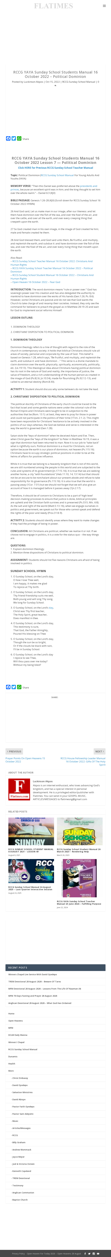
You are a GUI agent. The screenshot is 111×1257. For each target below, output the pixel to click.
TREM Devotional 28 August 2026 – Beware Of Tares (34, 981)
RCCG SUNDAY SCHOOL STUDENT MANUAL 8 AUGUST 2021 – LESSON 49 (31, 850)
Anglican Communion (23, 1192)
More (11, 1070)
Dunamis (12, 1056)
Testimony (17, 1185)
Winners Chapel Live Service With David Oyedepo (32, 974)
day (51, 607)
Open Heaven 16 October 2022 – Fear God (36, 282)
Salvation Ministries (22, 1092)
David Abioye (18, 1099)
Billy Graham (18, 1142)
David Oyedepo (20, 1085)
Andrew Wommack (21, 1149)
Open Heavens (15, 1020)
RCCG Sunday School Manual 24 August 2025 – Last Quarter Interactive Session (30, 888)
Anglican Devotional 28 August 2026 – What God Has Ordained (39, 1003)
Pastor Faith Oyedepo (23, 1106)
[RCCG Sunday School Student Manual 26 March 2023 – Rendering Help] (80, 831)
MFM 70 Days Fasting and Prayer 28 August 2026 (32, 995)
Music (15, 1121)
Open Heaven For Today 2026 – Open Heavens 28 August (54, 1253)
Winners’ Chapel (16, 1042)
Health (11, 1063)
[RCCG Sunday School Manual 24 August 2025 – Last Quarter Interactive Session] (31, 871)
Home (11, 1013)
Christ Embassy (20, 1078)
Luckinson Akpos (33, 81)
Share (26, 139)
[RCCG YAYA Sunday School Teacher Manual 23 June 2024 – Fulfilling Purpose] (80, 878)
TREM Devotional (21, 1178)
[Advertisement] (55, 37)
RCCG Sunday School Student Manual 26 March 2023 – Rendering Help (78, 850)
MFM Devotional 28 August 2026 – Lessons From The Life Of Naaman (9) (44, 988)
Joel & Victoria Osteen (23, 1164)
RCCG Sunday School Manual (78, 81)
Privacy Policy (18, 1253)
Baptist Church (20, 1199)
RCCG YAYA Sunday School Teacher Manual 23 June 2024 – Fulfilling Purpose (79, 902)
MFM (10, 1027)
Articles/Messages (21, 1128)
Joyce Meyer (18, 1156)
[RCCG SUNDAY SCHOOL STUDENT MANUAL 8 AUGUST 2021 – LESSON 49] (31, 831)
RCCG (15, 1135)
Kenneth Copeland (21, 1171)
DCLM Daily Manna (17, 1035)
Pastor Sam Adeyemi (22, 1113)
